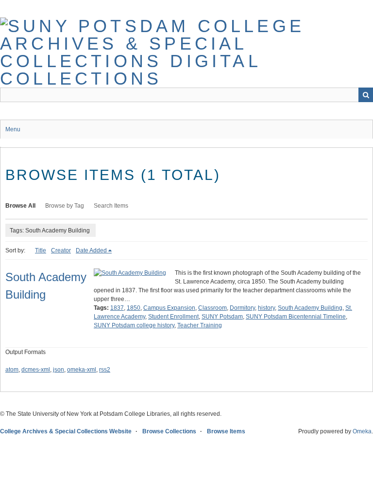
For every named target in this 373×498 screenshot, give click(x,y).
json (58, 369)
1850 (133, 307)
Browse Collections (169, 431)
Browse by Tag (64, 205)
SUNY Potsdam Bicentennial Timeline (296, 316)
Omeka (362, 431)
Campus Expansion (169, 307)
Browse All (20, 205)
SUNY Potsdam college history (134, 325)
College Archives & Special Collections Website (66, 431)
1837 (117, 307)
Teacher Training (199, 325)
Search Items (111, 205)
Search (365, 95)
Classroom (212, 307)
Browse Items (226, 431)
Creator (61, 250)
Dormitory (242, 307)
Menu (12, 129)
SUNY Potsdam (222, 316)
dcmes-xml (35, 369)
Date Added (91, 250)
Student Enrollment (173, 316)
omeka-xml (81, 369)
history (266, 307)
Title (40, 250)
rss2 (104, 369)
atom (11, 369)
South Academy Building (310, 307)
